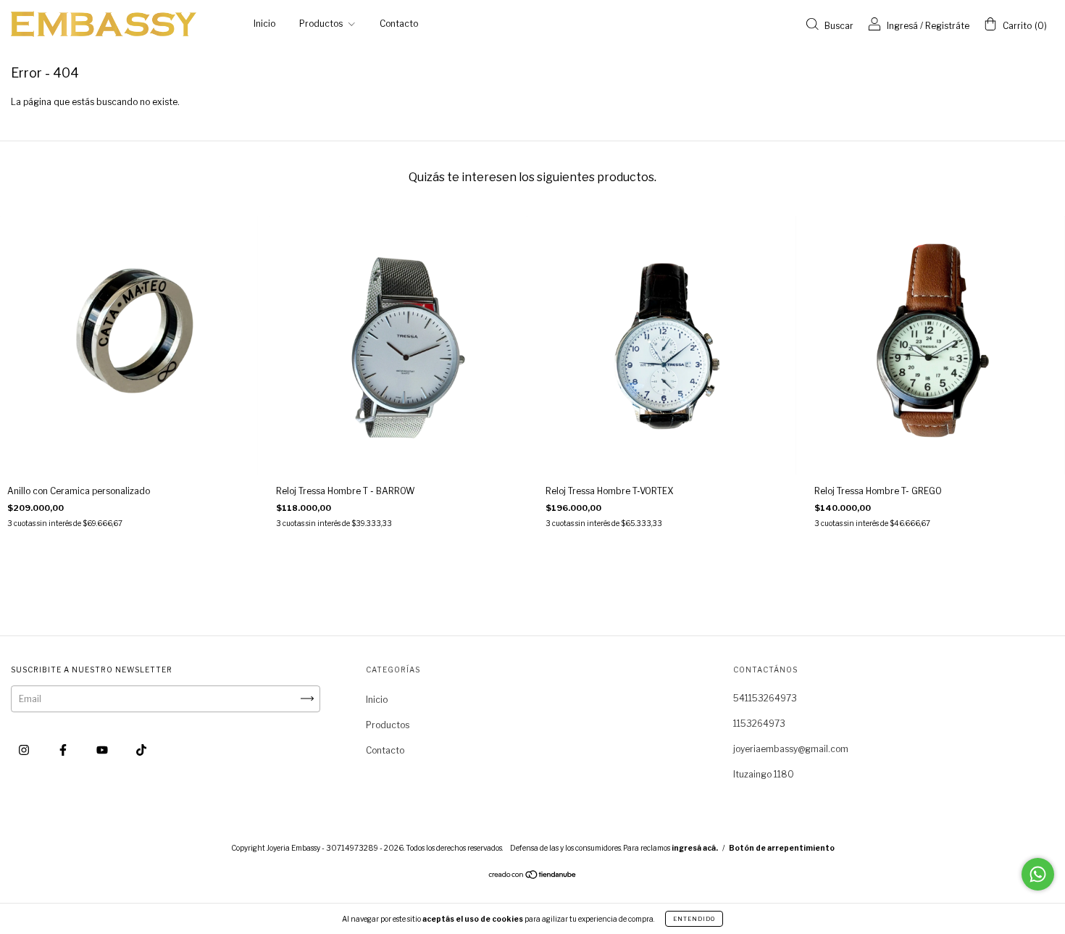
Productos (322, 23)
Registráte (947, 25)
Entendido (694, 918)
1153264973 (759, 723)
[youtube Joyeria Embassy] (103, 749)
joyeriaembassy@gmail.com (790, 748)
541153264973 (765, 698)
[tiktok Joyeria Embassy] (141, 749)
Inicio (264, 23)
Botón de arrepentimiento (782, 847)
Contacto (399, 23)
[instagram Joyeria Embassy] (25, 749)
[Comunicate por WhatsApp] (1038, 874)
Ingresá (902, 25)
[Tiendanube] (533, 875)
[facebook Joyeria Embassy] (64, 749)
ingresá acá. (695, 847)
